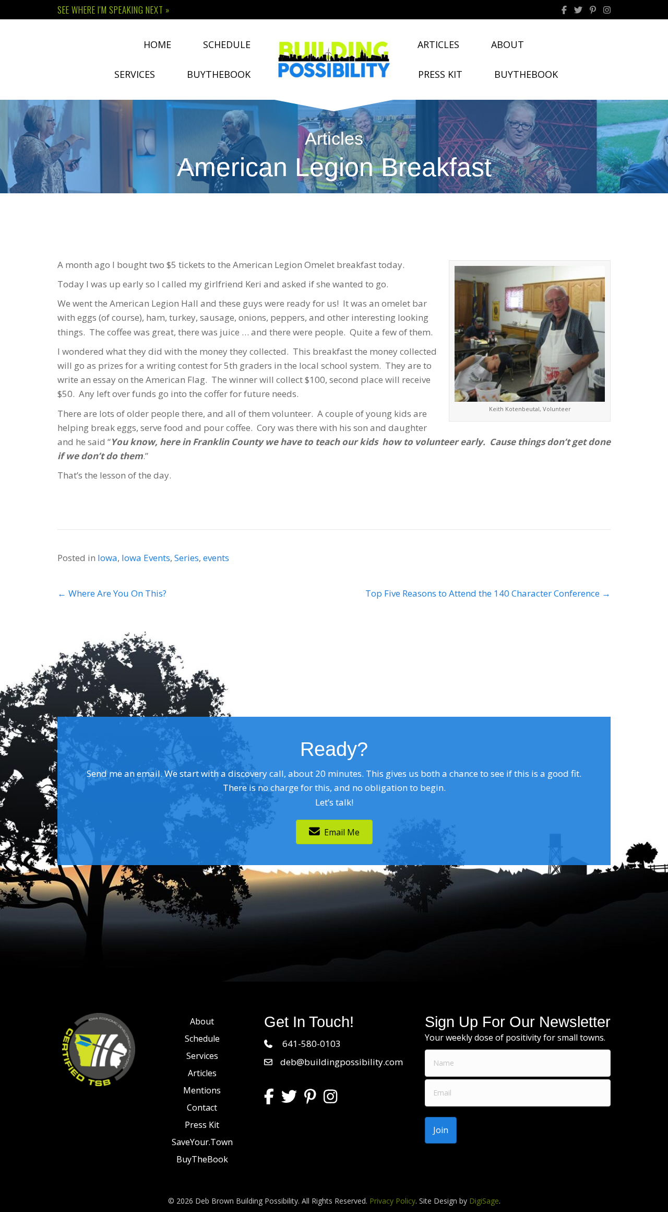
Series (186, 558)
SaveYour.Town (202, 1142)
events (216, 558)
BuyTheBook (218, 74)
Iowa (107, 558)
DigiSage (484, 1201)
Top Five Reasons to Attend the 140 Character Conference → (488, 593)
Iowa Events (146, 558)
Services (134, 74)
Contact (202, 1107)
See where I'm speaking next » (113, 9)
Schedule (226, 44)
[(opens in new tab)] (98, 1048)
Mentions (202, 1090)
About (507, 44)
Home (157, 44)
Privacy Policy (392, 1201)
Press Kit (440, 74)
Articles (438, 44)
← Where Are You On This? (111, 593)
